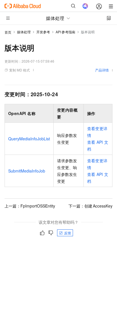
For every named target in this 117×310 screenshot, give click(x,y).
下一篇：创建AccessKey (90, 206)
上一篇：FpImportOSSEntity (30, 206)
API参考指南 (65, 31)
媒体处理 (24, 31)
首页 (8, 32)
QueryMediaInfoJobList (29, 138)
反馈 (67, 232)
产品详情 (102, 69)
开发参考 (43, 31)
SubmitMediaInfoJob (26, 171)
